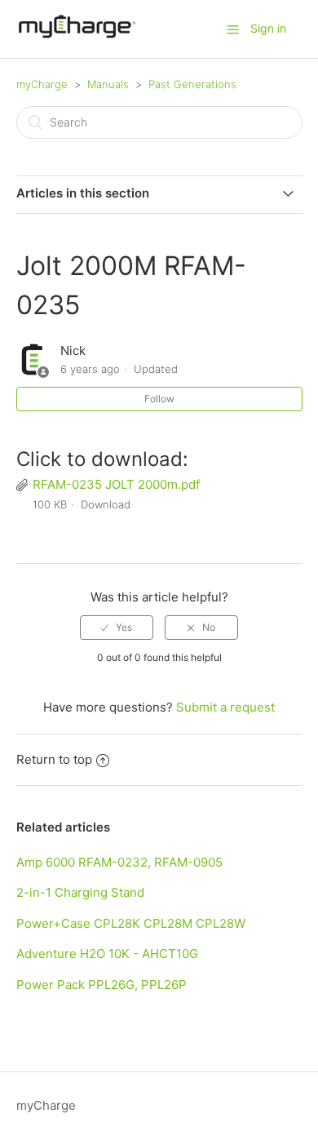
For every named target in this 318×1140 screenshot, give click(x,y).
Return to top (54, 759)
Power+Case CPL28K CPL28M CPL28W (130, 923)
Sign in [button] (268, 28)
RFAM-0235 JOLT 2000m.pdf (116, 484)
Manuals (108, 84)
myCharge (42, 84)
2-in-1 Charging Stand (80, 892)
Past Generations (192, 84)
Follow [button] (159, 399)
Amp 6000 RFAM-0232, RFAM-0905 (119, 862)
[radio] (116, 627)
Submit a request (225, 707)
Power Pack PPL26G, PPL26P (101, 984)
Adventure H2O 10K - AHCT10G (107, 953)
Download (105, 504)
